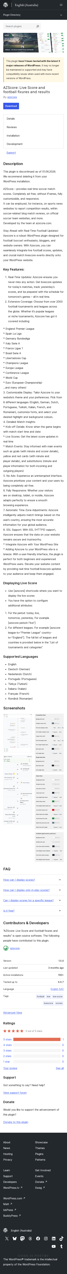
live (48, 996)
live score (57, 996)
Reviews (12, 127)
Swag (40, 1187)
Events (39, 1176)
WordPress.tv (13, 1187)
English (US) (57, 989)
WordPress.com (14, 1198)
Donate (41, 1181)
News (6, 1148)
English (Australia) (21, 1230)
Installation (13, 135)
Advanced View (12, 1012)
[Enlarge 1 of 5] (27, 718)
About (6, 1142)
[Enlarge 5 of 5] (59, 836)
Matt (7, 1204)
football (40, 996)
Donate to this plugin (15, 1122)
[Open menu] (62, 5)
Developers (10, 1181)
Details (11, 118)
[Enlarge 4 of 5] (59, 779)
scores (59, 1003)
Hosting (8, 1154)
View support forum (15, 1092)
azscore (12, 97)
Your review (10, 1068)
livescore (48, 1003)
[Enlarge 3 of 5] (59, 718)
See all (60, 1068)
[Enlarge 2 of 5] (27, 759)
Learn (6, 1170)
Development (15, 144)
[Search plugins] (37, 26)
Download (11, 106)
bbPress (9, 1210)
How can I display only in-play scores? (26, 890)
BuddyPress (12, 1215)
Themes (40, 1148)
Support (11, 152)
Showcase (41, 1142)
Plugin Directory (11, 14)
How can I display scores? (19, 879)
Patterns (40, 1159)
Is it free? (8, 910)
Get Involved (43, 1170)
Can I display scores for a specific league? (28, 900)
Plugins (39, 1154)
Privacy (7, 1159)
